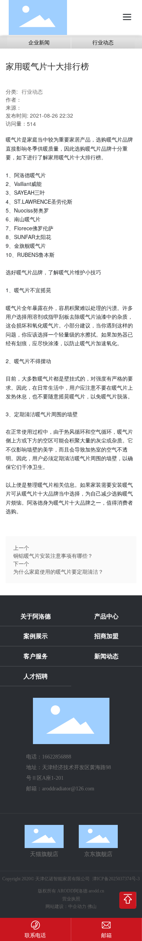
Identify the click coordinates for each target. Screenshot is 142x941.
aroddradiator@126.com (68, 789)
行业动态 (103, 42)
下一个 (21, 563)
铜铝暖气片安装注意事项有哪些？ (53, 555)
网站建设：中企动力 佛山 (71, 906)
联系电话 (35, 935)
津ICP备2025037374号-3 (116, 878)
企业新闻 (39, 42)
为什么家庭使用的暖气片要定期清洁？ (58, 571)
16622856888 (56, 757)
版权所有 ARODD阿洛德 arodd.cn (71, 891)
